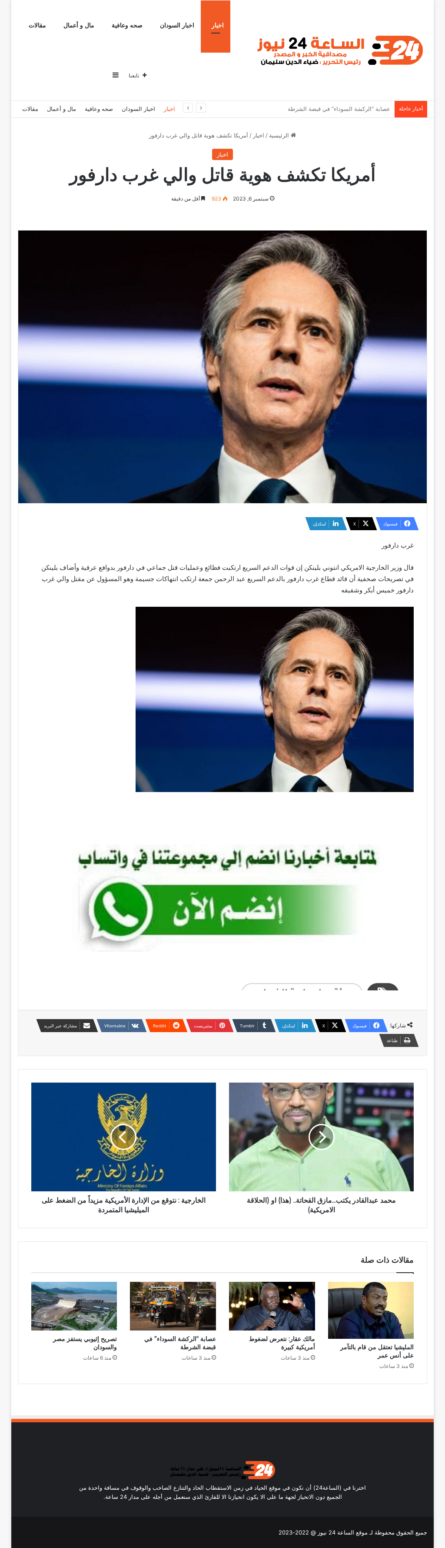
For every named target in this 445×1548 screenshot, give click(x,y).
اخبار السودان (177, 25)
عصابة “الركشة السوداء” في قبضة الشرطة (180, 1343)
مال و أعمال (78, 25)
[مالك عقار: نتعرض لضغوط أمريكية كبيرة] (272, 1306)
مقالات (37, 25)
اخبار (218, 25)
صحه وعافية (127, 25)
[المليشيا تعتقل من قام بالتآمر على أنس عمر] (371, 1310)
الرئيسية (280, 135)
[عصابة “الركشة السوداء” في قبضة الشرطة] (173, 1306)
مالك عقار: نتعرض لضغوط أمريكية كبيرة (282, 1343)
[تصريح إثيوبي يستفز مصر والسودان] (74, 1306)
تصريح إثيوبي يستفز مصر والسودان (347, 108)
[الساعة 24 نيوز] (338, 50)
